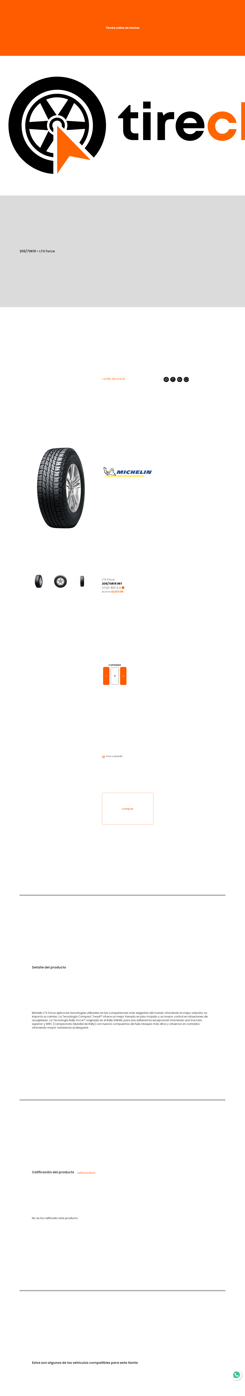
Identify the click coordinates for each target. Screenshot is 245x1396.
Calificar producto (86, 1172)
